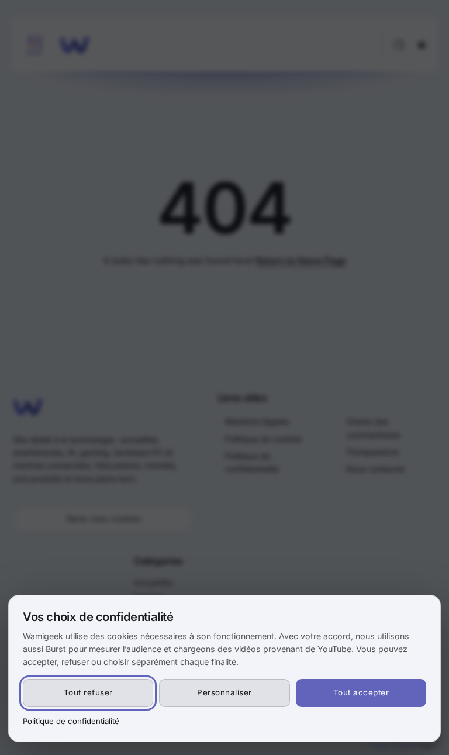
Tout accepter (361, 692)
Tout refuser (88, 692)
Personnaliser (224, 692)
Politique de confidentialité (71, 721)
